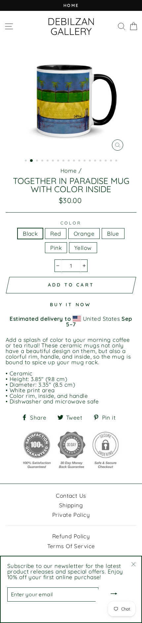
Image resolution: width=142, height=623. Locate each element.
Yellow (83, 247)
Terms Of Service (71, 546)
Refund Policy (71, 536)
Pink (56, 247)
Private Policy (71, 514)
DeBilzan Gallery (71, 26)
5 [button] (48, 161)
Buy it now (70, 305)
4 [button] (43, 161)
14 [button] (95, 161)
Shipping (71, 505)
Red (55, 233)
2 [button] (31, 161)
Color (70, 223)
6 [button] (53, 161)
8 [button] (64, 161)
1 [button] (26, 161)
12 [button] (85, 161)
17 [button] (111, 161)
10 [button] (74, 161)
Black (30, 233)
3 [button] (37, 161)
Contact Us (71, 495)
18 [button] (117, 161)
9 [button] (69, 161)
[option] (71, 5)
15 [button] (101, 161)
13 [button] (90, 161)
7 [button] (58, 161)
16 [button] (106, 161)
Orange (84, 233)
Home (68, 170)
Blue (113, 233)
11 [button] (80, 161)
